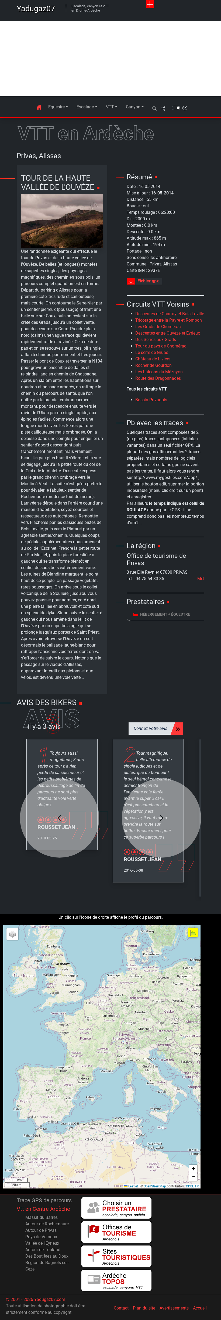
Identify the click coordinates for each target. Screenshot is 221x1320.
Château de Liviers (152, 358)
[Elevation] (193, 932)
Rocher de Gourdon (153, 365)
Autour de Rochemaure (47, 1223)
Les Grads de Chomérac (158, 326)
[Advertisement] (110, 58)
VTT (110, 106)
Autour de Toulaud (42, 1249)
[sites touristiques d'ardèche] (116, 1256)
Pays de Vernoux (41, 1236)
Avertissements (174, 1308)
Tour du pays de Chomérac (160, 346)
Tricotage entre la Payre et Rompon (168, 320)
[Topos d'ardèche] (116, 1280)
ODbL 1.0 (192, 1186)
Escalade (85, 106)
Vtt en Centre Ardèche (43, 1209)
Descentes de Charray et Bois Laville (169, 313)
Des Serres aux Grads (155, 339)
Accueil (200, 1308)
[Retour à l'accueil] (39, 107)
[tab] (165, 614)
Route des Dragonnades (158, 378)
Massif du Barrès (41, 1217)
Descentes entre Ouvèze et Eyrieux (167, 333)
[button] (154, 108)
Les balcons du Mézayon (159, 371)
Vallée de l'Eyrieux (42, 1243)
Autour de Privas (41, 1230)
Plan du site (144, 1308)
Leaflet (132, 1186)
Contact (121, 1308)
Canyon (133, 106)
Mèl (200, 578)
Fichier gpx (148, 281)
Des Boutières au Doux (46, 1256)
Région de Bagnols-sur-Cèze (47, 1266)
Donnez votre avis (150, 728)
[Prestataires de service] (116, 1208)
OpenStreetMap (155, 1186)
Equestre (56, 106)
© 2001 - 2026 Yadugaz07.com (35, 1299)
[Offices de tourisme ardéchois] (116, 1232)
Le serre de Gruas (151, 352)
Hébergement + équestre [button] (165, 614)
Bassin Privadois (151, 399)
